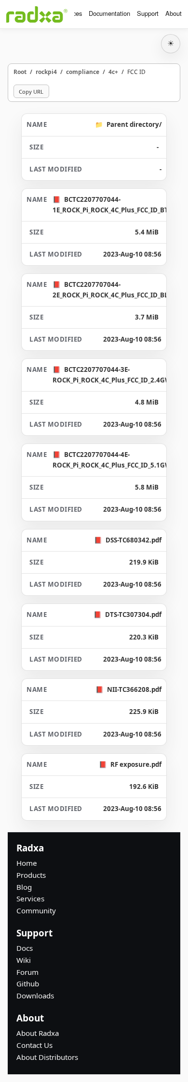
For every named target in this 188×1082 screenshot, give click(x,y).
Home (26, 863)
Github (27, 983)
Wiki (23, 960)
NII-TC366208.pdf (134, 689)
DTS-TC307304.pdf (133, 614)
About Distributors (47, 1057)
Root (20, 71)
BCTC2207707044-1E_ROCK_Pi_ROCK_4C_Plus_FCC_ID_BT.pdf (116, 204)
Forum (27, 972)
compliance (82, 71)
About (173, 13)
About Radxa (37, 1033)
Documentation (109, 13)
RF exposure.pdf (135, 764)
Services (30, 898)
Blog (24, 887)
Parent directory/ (134, 124)
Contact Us (34, 1045)
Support (148, 13)
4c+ (113, 71)
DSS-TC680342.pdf (133, 540)
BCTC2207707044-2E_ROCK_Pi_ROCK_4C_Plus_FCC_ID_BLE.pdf (118, 289)
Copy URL (31, 91)
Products (31, 875)
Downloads (35, 995)
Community (36, 910)
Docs (24, 948)
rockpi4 (46, 71)
